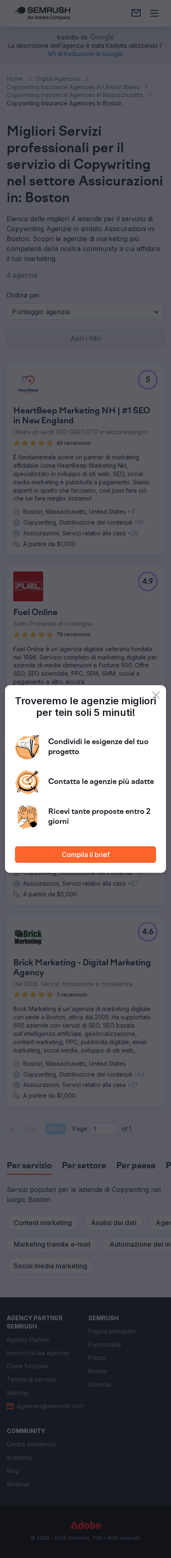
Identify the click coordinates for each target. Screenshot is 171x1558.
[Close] (156, 695)
